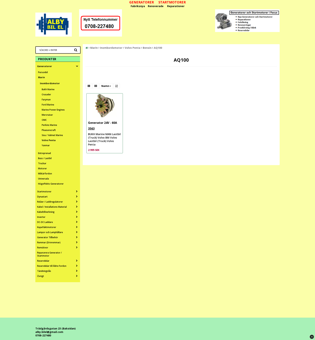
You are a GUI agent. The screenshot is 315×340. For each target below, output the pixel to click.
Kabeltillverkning (46, 211)
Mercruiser (47, 114)
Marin (41, 77)
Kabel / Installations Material (52, 206)
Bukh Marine (48, 89)
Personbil (43, 72)
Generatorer (44, 66)
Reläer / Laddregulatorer (50, 201)
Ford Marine (48, 104)
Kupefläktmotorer (46, 227)
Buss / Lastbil (45, 158)
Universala (43, 178)
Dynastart (42, 196)
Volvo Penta (49, 140)
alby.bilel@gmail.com (49, 332)
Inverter (41, 217)
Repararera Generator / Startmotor (49, 254)
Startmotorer (44, 191)
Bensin (147, 47)
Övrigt (40, 276)
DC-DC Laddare (45, 222)
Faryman (46, 99)
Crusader (46, 94)
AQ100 (158, 47)
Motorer (42, 168)
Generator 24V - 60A (102, 123)
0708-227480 (43, 335)
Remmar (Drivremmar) (49, 242)
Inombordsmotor (50, 83)
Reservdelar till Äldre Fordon (51, 265)
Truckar (42, 163)
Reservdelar (43, 260)
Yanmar (46, 145)
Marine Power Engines (53, 109)
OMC (44, 119)
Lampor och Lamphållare (50, 232)
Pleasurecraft (49, 130)
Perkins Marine (49, 125)
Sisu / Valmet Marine (52, 135)
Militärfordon (45, 173)
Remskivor (42, 247)
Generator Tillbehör (47, 237)
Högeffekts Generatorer (51, 183)
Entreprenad (44, 153)
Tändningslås (44, 271)
